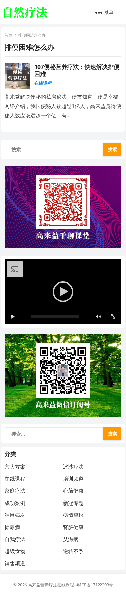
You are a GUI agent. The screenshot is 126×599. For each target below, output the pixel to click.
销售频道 (15, 563)
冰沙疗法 (73, 466)
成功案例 (15, 502)
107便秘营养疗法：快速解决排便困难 (77, 70)
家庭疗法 (15, 490)
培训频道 (73, 478)
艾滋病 (71, 539)
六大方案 (15, 466)
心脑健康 (73, 490)
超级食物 (15, 551)
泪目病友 (15, 514)
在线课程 (43, 83)
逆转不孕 (73, 551)
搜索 (112, 149)
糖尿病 (12, 527)
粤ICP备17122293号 (94, 585)
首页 (8, 35)
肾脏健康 (73, 527)
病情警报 (73, 514)
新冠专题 (73, 502)
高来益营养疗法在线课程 (52, 585)
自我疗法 (15, 539)
